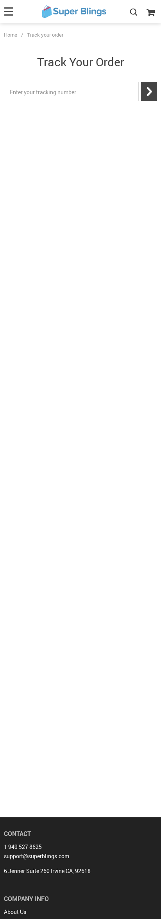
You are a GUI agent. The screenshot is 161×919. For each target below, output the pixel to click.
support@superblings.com (36, 856)
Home (10, 34)
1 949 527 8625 (23, 846)
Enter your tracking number (43, 92)
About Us (15, 911)
